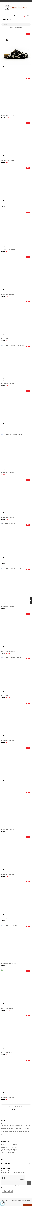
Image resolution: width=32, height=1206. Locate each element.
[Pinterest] (8, 1191)
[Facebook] (3, 1191)
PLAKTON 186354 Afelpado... (8, 472)
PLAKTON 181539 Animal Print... (8, 71)
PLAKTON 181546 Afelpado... (8, 294)
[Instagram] (11, 1191)
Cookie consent (27, 1204)
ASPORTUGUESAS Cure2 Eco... (8, 160)
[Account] (18, 15)
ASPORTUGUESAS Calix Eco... (8, 205)
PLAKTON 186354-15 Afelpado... (8, 428)
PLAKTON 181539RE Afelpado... (8, 1052)
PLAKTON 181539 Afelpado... (8, 562)
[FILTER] (31, 603)
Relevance (16, 24)
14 (18, 1109)
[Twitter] (6, 1191)
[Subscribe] (29, 1183)
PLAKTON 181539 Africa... (7, 1008)
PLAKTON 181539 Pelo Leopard (8, 963)
